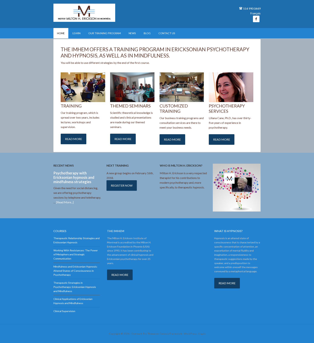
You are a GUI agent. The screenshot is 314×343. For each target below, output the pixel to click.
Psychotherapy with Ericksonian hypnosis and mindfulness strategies (73, 177)
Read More (73, 139)
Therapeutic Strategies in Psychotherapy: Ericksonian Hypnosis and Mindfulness (74, 287)
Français (255, 13)
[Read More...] (65, 202)
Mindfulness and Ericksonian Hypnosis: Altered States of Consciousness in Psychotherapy (75, 270)
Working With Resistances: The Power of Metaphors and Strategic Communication (75, 254)
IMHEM (84, 13)
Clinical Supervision (64, 311)
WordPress (190, 333)
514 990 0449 (252, 8)
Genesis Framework (171, 333)
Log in (202, 333)
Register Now (121, 185)
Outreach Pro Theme (143, 333)
